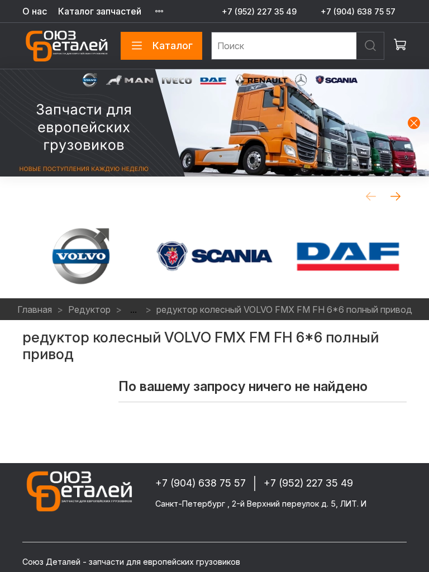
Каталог (172, 45)
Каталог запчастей (99, 11)
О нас (34, 11)
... (133, 309)
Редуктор (89, 309)
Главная (34, 309)
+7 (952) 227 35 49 (259, 11)
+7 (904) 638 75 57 (358, 11)
